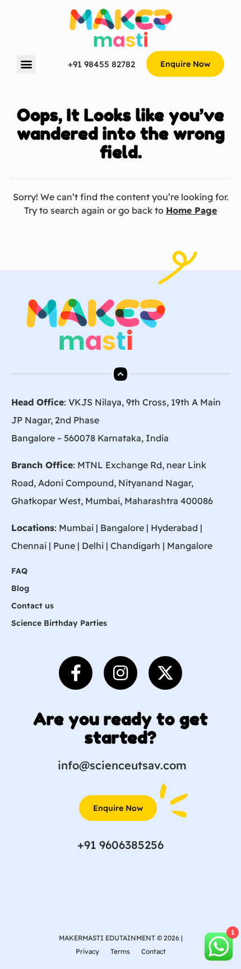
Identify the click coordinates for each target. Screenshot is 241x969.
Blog (20, 588)
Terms (120, 951)
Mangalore (189, 545)
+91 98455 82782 (101, 64)
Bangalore (122, 527)
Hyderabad (174, 527)
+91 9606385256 (120, 845)
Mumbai (76, 527)
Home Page (191, 210)
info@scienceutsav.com (122, 765)
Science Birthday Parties (59, 623)
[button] (26, 64)
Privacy (87, 951)
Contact (153, 951)
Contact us (32, 606)
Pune (64, 545)
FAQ (19, 571)
